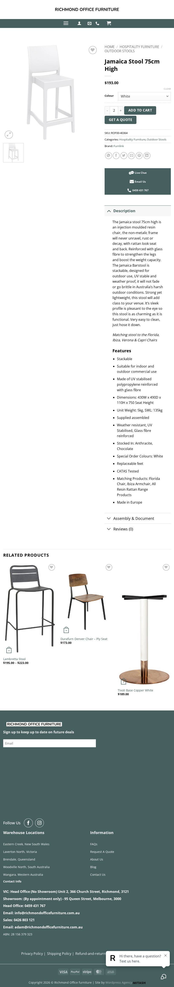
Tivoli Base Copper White (135, 690)
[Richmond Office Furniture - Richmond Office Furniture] (87, 9)
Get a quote (120, 119)
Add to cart (140, 110)
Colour (109, 95)
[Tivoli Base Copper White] (144, 624)
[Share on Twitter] (123, 155)
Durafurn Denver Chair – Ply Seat (83, 639)
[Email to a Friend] (131, 155)
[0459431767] (97, 23)
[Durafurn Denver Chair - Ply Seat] (87, 599)
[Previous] (3, 633)
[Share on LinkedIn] (146, 155)
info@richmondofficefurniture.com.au (47, 913)
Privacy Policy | (33, 953)
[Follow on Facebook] (28, 822)
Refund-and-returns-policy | (97, 953)
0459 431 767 (35, 905)
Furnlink (119, 146)
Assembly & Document (133, 518)
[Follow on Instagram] (39, 822)
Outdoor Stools (120, 51)
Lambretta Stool (14, 659)
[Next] (170, 633)
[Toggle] (109, 210)
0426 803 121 (24, 920)
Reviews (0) (123, 528)
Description (124, 210)
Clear (167, 88)
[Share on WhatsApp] (108, 155)
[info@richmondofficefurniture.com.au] (90, 23)
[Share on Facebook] (116, 155)
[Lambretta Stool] (29, 609)
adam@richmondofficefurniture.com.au (49, 927)
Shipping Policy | (60, 953)
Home (110, 46)
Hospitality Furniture (139, 46)
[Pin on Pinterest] (139, 155)
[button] (66, 23)
